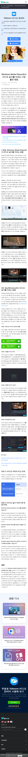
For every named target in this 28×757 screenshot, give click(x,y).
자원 (4, 5)
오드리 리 (5, 82)
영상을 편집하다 (10, 5)
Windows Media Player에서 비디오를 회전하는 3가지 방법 (14, 618)
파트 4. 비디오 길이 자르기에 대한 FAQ (11, 144)
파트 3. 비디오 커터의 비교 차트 (9, 142)
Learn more (13, 755)
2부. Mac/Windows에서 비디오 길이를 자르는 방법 (14, 140)
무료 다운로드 (15, 38)
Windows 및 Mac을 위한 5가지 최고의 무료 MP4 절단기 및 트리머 (14, 664)
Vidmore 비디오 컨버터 (14, 18)
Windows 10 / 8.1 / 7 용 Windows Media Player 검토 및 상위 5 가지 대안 (14, 641)
